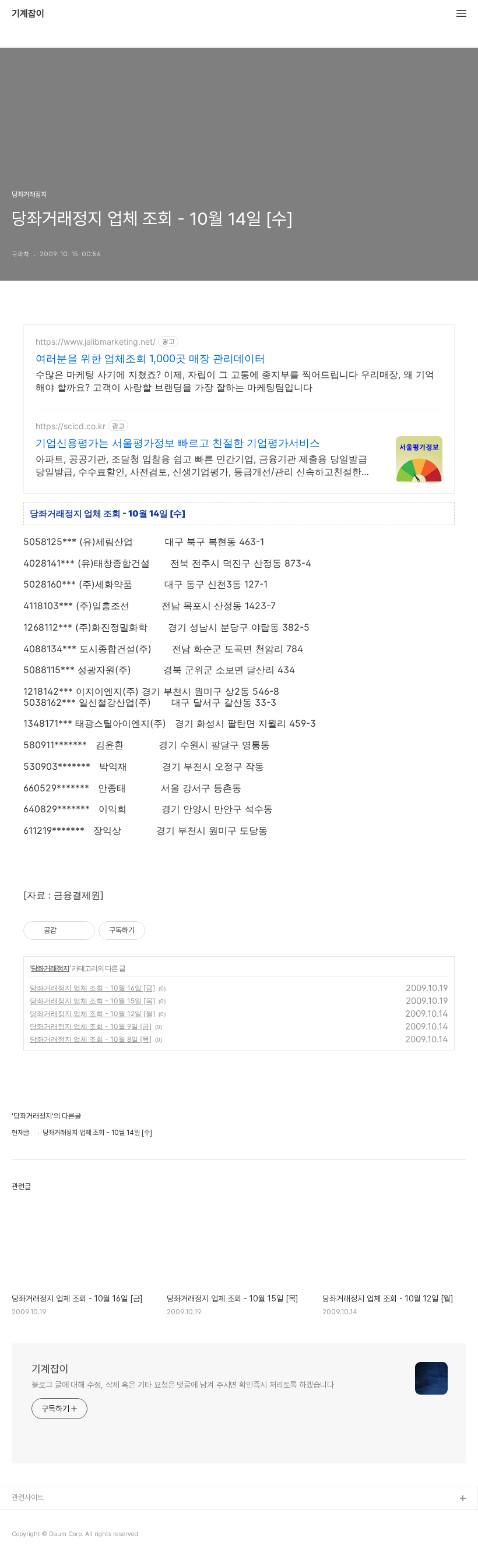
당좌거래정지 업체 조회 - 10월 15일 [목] (92, 1000)
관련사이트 (28, 1497)
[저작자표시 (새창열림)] (150, 930)
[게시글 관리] (82, 930)
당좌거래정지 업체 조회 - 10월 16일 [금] (92, 988)
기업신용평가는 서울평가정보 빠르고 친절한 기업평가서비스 (178, 443)
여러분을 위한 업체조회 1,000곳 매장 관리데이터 (150, 358)
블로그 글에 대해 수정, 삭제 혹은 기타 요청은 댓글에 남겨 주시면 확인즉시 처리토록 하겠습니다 (182, 1384)
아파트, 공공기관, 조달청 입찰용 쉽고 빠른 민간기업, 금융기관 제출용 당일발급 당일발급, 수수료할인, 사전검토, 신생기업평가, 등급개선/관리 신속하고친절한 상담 (201, 465)
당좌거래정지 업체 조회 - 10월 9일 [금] (91, 1026)
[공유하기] (67, 930)
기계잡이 (28, 14)
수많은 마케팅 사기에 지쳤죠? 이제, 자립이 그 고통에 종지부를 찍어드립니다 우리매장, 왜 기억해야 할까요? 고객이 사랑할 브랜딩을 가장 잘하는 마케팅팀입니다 (235, 381)
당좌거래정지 (50, 968)
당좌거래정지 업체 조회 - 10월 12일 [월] (92, 1013)
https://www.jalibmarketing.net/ (96, 341)
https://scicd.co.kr (71, 426)
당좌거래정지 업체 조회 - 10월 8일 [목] (91, 1039)
